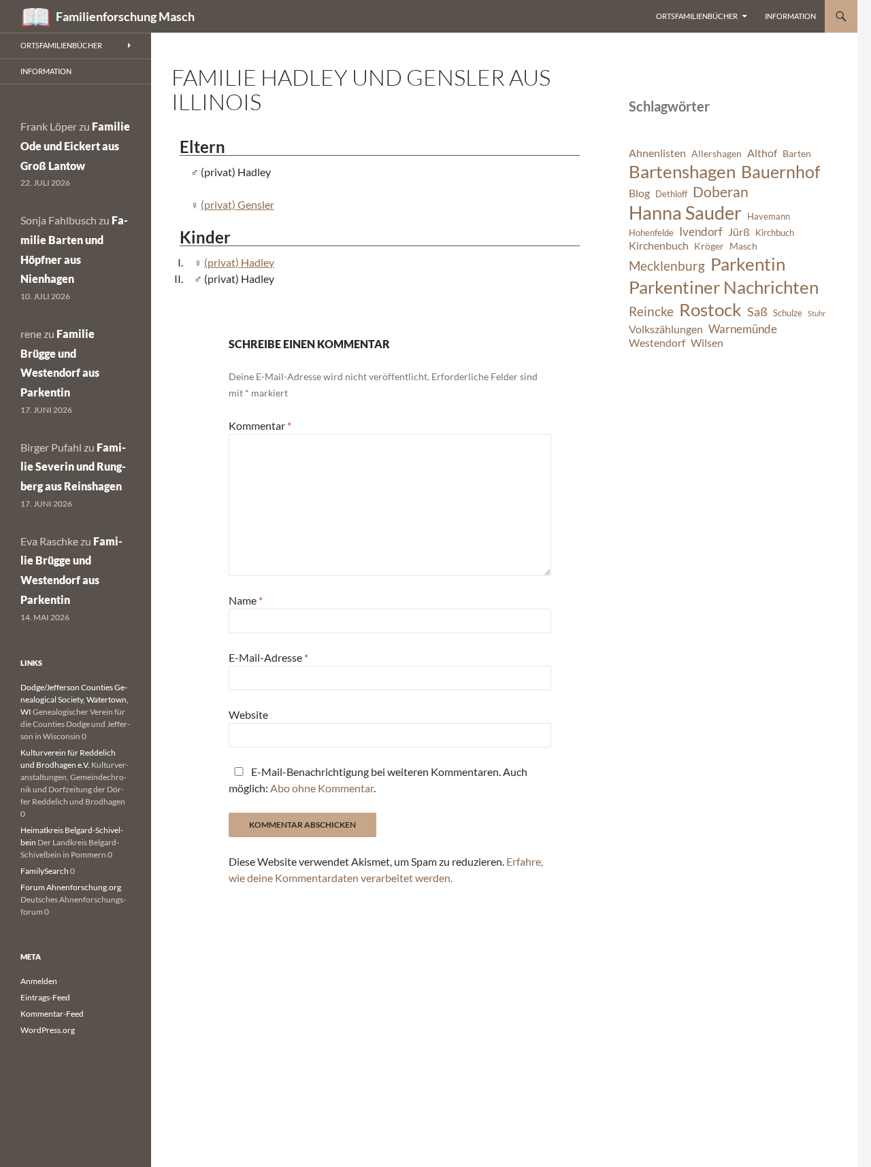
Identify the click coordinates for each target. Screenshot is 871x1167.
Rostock (710, 309)
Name (246, 600)
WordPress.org (47, 1030)
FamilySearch (44, 871)
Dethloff (671, 194)
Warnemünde (742, 329)
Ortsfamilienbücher (697, 16)
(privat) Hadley (239, 262)
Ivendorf (701, 231)
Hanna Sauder (685, 213)
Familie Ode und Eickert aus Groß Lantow (75, 146)
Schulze (787, 313)
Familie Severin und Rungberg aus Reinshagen (73, 467)
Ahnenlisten (657, 153)
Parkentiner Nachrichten (724, 287)
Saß (757, 311)
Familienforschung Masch (125, 16)
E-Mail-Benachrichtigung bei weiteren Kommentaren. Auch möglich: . (378, 779)
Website (248, 714)
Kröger (709, 246)
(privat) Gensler (237, 204)
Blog (639, 193)
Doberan (721, 192)
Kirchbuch (774, 233)
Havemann (768, 217)
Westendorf (657, 343)
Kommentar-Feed (52, 1014)
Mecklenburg (667, 265)
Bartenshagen (682, 171)
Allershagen (716, 153)
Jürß (739, 232)
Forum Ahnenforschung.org (70, 887)
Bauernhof (780, 171)
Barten (797, 153)
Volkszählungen (666, 329)
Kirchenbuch (659, 245)
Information (790, 16)
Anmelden (38, 981)
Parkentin (747, 264)
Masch (743, 246)
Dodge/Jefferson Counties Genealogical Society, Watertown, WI (74, 699)
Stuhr (816, 313)
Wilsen (707, 343)
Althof (762, 153)
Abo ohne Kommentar (322, 787)
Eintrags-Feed (45, 997)
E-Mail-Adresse (268, 657)
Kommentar (260, 425)
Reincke (651, 311)
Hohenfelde (651, 233)
